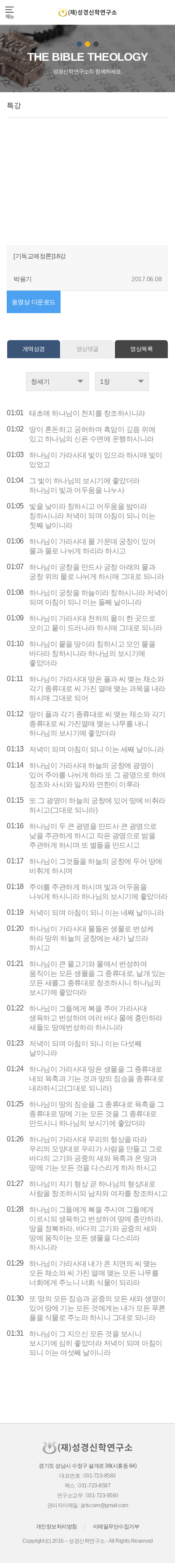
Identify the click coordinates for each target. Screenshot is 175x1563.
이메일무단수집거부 (116, 1526)
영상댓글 (87, 349)
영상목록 (141, 349)
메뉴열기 (10, 12)
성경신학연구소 (87, 12)
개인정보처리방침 (56, 1526)
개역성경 (33, 349)
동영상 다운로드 (34, 301)
